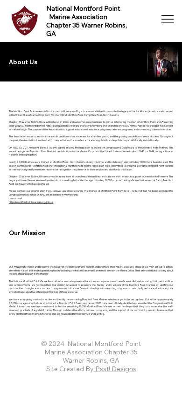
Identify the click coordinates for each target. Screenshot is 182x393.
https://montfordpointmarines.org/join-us (31, 202)
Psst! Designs (115, 369)
